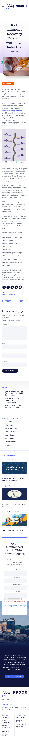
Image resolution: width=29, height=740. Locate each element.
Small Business (10, 442)
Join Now (20, 6)
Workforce (9, 445)
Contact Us (5, 718)
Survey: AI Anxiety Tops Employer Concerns (13, 406)
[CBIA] (10, 6)
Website (4, 361)
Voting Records (21, 724)
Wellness (12, 294)
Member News (10, 438)
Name (4, 343)
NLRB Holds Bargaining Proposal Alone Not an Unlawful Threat (13, 400)
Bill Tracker (19, 727)
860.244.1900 (6, 710)
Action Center (20, 718)
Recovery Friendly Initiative (12, 111)
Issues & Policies (11, 428)
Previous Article (8, 301)
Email (4, 352)
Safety (4, 294)
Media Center (10, 435)
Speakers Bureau (5, 735)
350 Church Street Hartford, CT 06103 (14, 707)
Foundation (5, 723)
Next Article (21, 301)
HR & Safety (9, 425)
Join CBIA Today (14, 676)
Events (4, 720)
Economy (8, 422)
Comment (5, 324)
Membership (6, 727)
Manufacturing (10, 432)
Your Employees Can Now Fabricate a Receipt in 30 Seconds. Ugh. (14, 393)
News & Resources (5, 730)
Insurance (5, 725)
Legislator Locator (19, 721)
